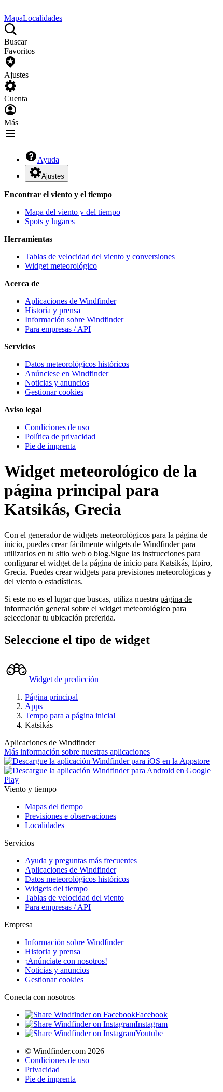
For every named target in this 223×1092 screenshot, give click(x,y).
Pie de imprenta (50, 445)
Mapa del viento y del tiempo (72, 212)
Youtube (149, 1033)
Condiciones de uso (57, 427)
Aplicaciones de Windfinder (70, 301)
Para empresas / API (58, 328)
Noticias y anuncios (57, 382)
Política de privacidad (60, 436)
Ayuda (48, 159)
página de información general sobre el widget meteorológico (98, 604)
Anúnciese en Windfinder (66, 373)
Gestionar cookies (54, 392)
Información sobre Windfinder (74, 319)
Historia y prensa (52, 310)
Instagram (151, 1024)
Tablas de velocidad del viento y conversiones (100, 256)
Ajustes (52, 176)
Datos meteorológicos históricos (77, 364)
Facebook (151, 1014)
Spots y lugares (50, 221)
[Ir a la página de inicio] (5, 8)
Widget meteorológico (61, 265)
